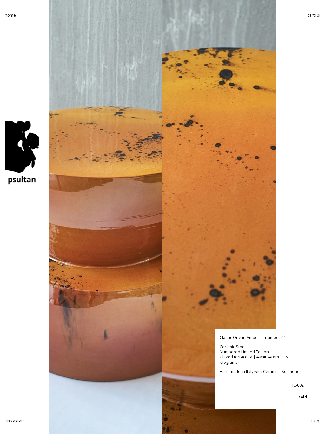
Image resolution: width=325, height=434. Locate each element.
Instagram (15, 421)
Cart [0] (314, 15)
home (10, 15)
